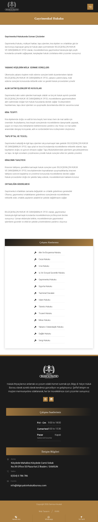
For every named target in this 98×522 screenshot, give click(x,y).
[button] (90, 7)
